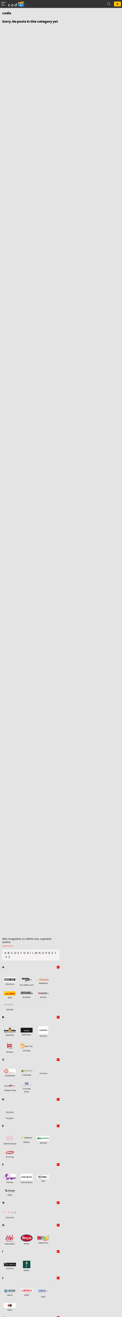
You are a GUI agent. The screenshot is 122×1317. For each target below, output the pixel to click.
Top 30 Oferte (117, 3)
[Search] (108, 4)
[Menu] (3, 4)
